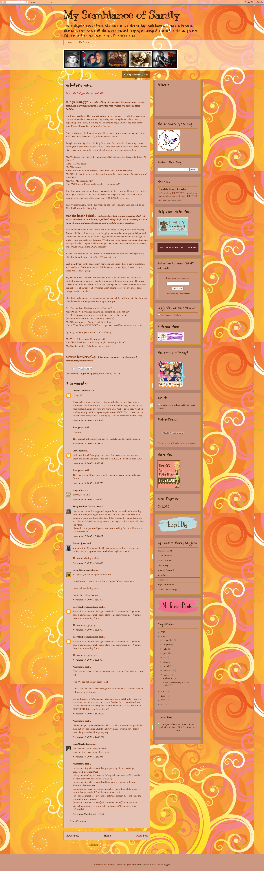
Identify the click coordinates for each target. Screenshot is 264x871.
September (168, 640)
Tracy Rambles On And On (86, 506)
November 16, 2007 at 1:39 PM (88, 443)
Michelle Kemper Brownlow (174, 189)
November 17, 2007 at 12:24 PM (88, 737)
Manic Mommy (165, 555)
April (166, 661)
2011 (163, 636)
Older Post (142, 836)
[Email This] (79, 368)
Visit (176, 443)
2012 (163, 632)
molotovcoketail (141, 864)
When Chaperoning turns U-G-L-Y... (176, 684)
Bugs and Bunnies (166, 584)
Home (70, 42)
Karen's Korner (165, 560)
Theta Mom (163, 579)
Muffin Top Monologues (168, 589)
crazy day (77, 373)
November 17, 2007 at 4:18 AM (88, 563)
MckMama (162, 575)
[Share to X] (84, 368)
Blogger (166, 864)
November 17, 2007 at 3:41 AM (88, 536)
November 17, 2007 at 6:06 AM (88, 629)
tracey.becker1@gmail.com (85, 607)
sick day (116, 373)
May (165, 657)
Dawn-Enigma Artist (83, 570)
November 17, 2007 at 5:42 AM (88, 599)
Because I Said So (165, 550)
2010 (163, 691)
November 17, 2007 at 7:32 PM (88, 756)
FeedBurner (184, 293)
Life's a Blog (163, 565)
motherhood (105, 373)
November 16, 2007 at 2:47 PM (88, 483)
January (167, 674)
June (165, 653)
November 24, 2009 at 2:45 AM (88, 814)
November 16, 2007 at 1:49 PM (88, 463)
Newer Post (72, 836)
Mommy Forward (166, 570)
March (166, 666)
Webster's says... (170, 678)
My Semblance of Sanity (121, 14)
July (165, 648)
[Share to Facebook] (87, 368)
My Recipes (85, 42)
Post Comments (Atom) (113, 844)
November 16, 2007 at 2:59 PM (88, 499)
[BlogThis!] (82, 368)
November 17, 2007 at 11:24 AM (88, 713)
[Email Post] (73, 368)
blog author (78, 490)
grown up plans (90, 373)
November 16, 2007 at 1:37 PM (88, 420)
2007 (163, 704)
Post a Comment (78, 821)
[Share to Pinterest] (90, 368)
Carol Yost (78, 450)
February (167, 670)
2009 (163, 695)
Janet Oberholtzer (81, 744)
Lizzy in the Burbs (81, 390)
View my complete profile (169, 200)
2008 (163, 700)
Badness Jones (79, 543)
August (166, 644)
